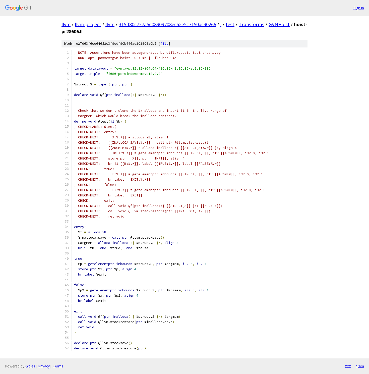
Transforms (251, 24)
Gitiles (30, 366)
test (230, 24)
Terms (58, 366)
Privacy (44, 366)
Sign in (358, 8)
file (164, 43)
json (360, 366)
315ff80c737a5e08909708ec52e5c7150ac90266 (167, 24)
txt (348, 366)
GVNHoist (279, 24)
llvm (66, 24)
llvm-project (88, 24)
